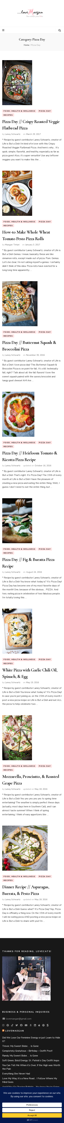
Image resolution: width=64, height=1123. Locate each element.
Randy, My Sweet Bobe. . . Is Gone (20, 1055)
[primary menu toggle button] (3, 30)
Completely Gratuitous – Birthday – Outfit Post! (27, 1051)
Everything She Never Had (16, 1073)
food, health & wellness (19, 111)
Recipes (8, 115)
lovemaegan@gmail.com (18, 1018)
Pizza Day (45, 111)
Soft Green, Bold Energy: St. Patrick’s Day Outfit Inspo (30, 1060)
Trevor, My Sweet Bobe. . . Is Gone (20, 1046)
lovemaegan (14, 1030)
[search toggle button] (59, 30)
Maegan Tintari (12, 244)
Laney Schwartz (12, 134)
